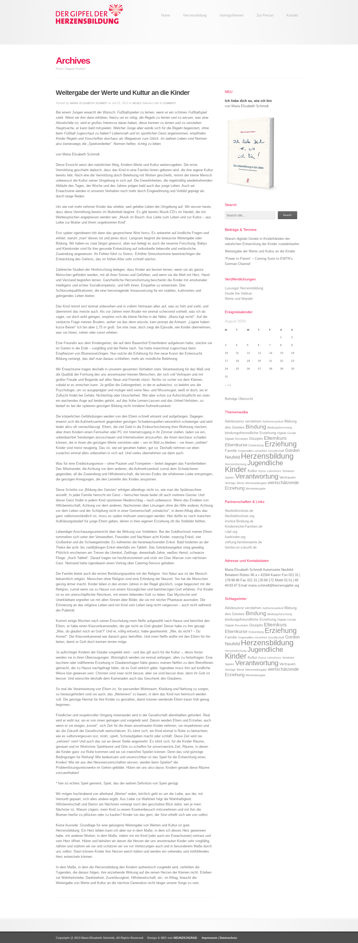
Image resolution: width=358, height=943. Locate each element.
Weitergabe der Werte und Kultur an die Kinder (260, 251)
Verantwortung (256, 476)
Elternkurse (236, 444)
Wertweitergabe (255, 488)
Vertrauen (287, 477)
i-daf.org (231, 532)
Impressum (209, 937)
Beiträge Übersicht (239, 399)
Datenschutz (228, 937)
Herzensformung (235, 464)
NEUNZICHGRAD (185, 937)
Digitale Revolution (236, 438)
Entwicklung (256, 445)
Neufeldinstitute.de (239, 511)
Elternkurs (275, 438)
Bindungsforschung (279, 427)
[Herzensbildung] (95, 25)
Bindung (256, 427)
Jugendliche (265, 463)
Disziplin (256, 438)
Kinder (236, 469)
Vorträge (230, 483)
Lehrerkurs (274, 471)
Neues (137, 103)
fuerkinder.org (235, 537)
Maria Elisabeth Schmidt (88, 103)
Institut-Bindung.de (239, 521)
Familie (231, 450)
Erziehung (281, 444)
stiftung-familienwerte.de (243, 542)
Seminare (288, 471)
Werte (240, 483)
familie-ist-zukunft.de (241, 547)
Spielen (229, 477)
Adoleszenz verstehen (243, 421)
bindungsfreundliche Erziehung (250, 433)
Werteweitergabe (256, 483)
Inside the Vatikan (238, 293)
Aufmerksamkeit (273, 421)
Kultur (252, 471)
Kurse (262, 471)
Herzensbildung (267, 456)
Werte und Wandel (239, 299)
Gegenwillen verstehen (252, 450)
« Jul (228, 385)
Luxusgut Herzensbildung (244, 288)
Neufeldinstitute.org (239, 516)
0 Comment (168, 103)
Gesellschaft (276, 450)
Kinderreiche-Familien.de (243, 526)
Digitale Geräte (286, 433)
